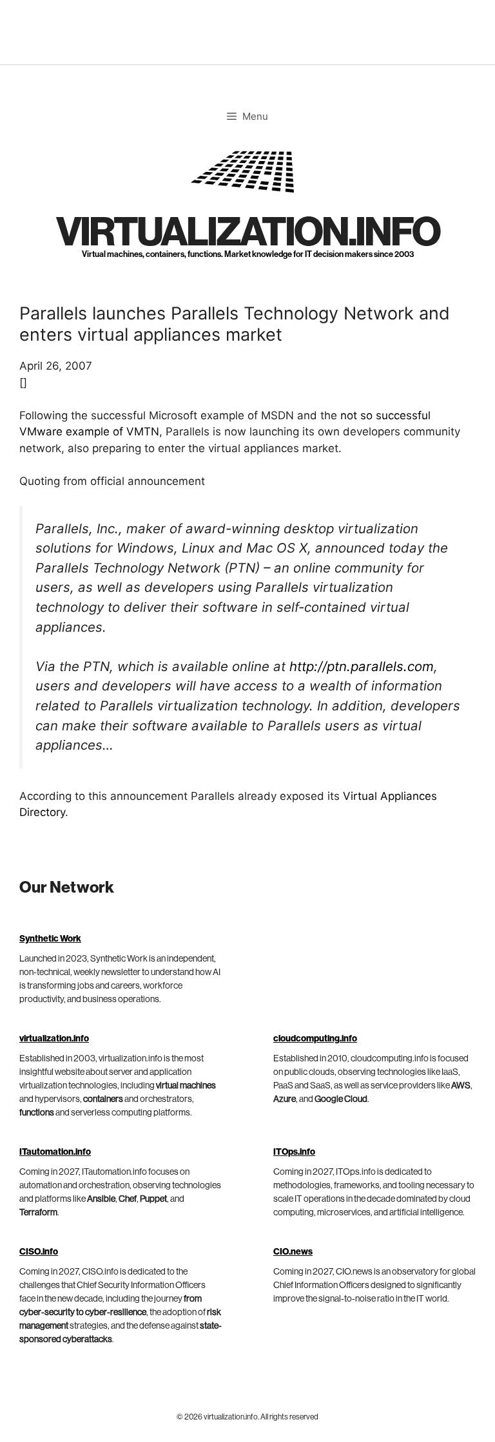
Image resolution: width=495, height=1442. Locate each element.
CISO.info (38, 1252)
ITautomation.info (55, 1152)
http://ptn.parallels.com (361, 666)
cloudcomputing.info (315, 1038)
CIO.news (293, 1252)
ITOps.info (294, 1152)
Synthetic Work (50, 939)
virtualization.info (248, 232)
